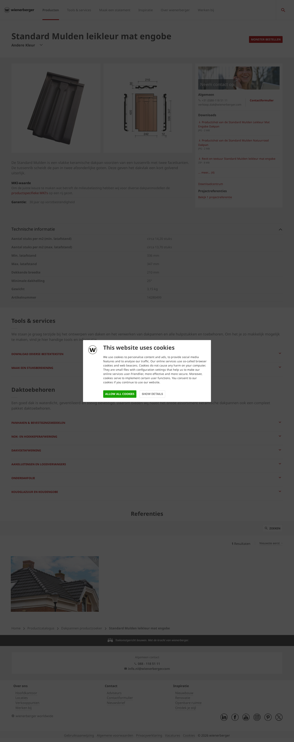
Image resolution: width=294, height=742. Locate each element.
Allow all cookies (119, 394)
